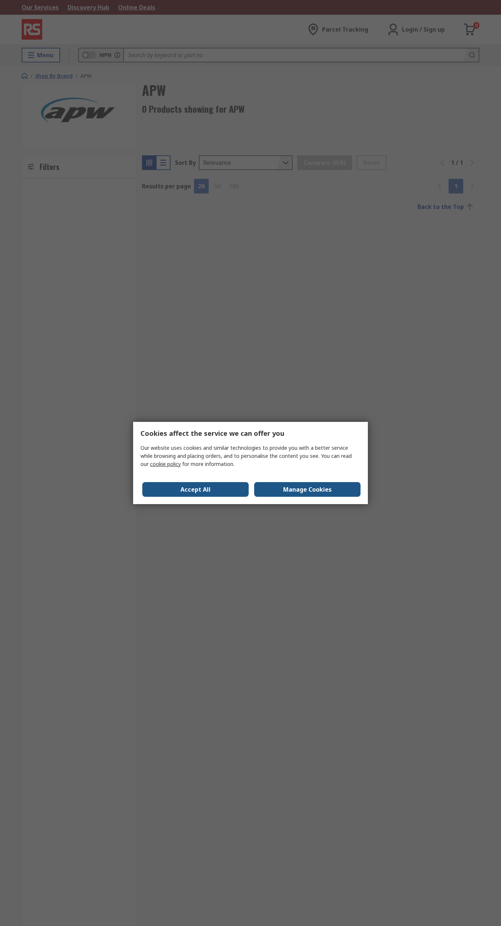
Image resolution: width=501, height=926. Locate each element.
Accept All (195, 489)
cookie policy (165, 463)
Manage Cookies (307, 489)
